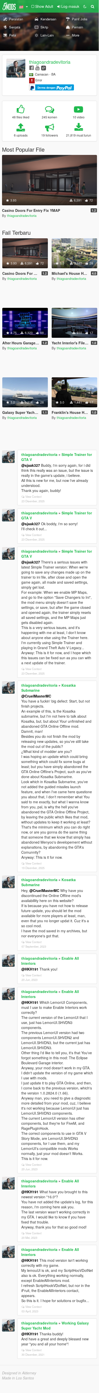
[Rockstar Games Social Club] (43, 67)
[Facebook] (31, 67)
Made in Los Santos (18, 1377)
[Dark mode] (84, 6)
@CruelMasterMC (36, 696)
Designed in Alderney (19, 1372)
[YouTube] (37, 67)
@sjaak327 (30, 465)
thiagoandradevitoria (49, 61)
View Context (33, 496)
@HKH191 (29, 969)
